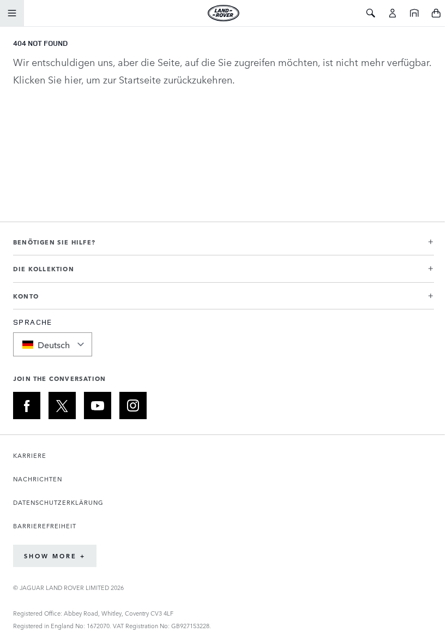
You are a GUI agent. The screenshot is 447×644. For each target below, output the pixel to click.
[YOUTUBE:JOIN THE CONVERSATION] (97, 405)
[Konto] (392, 13)
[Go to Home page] (223, 13)
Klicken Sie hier (47, 79)
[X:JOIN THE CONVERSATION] (62, 405)
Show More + (55, 555)
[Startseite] (414, 13)
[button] (223, 246)
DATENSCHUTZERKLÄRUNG (58, 502)
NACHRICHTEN (37, 479)
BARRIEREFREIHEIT (44, 525)
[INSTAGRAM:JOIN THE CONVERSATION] (133, 405)
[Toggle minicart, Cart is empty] (436, 13)
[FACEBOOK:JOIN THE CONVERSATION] (26, 405)
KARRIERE (29, 455)
